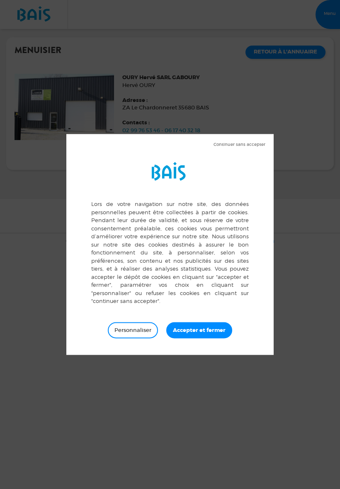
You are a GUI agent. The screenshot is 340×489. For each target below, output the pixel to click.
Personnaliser (132, 330)
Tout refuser (239, 144)
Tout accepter (199, 330)
